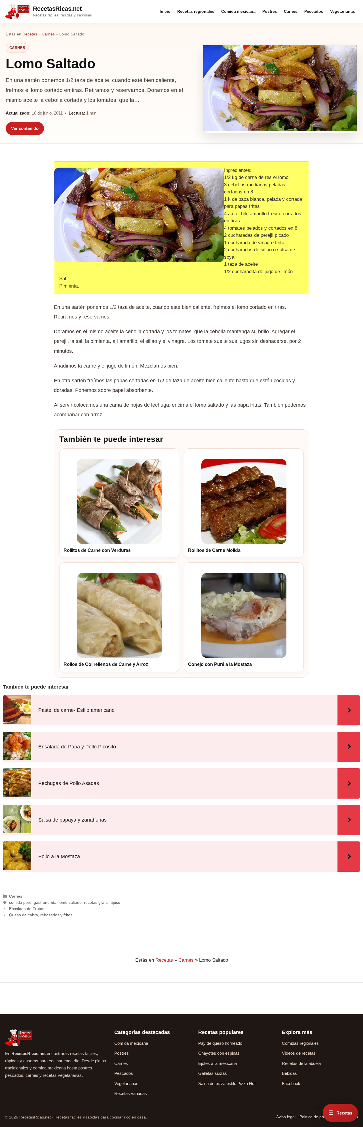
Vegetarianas (342, 11)
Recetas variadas (130, 1093)
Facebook (291, 1083)
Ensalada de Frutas (26, 908)
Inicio (165, 11)
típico (115, 902)
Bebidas (289, 1073)
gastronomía (45, 902)
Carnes (290, 11)
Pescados (313, 11)
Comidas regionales (300, 1043)
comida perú (20, 902)
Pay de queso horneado (220, 1043)
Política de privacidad (318, 1117)
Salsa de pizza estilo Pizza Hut (227, 1083)
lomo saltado (70, 902)
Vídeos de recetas (299, 1053)
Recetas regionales (195, 11)
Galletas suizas (212, 1073)
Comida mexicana (238, 11)
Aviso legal (286, 1117)
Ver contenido (25, 128)
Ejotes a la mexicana (217, 1063)
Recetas (29, 34)
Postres (269, 11)
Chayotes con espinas (219, 1053)
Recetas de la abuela (301, 1063)
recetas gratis (96, 902)
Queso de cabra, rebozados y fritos (40, 915)
